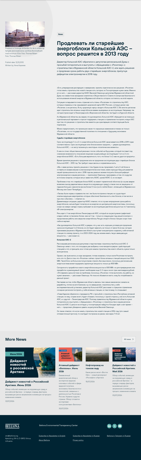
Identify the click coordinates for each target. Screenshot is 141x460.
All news (127, 339)
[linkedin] (109, 426)
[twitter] (114, 426)
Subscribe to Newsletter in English (52, 436)
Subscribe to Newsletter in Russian (86, 436)
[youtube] (120, 426)
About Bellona (44, 440)
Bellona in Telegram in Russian (119, 436)
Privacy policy (78, 440)
